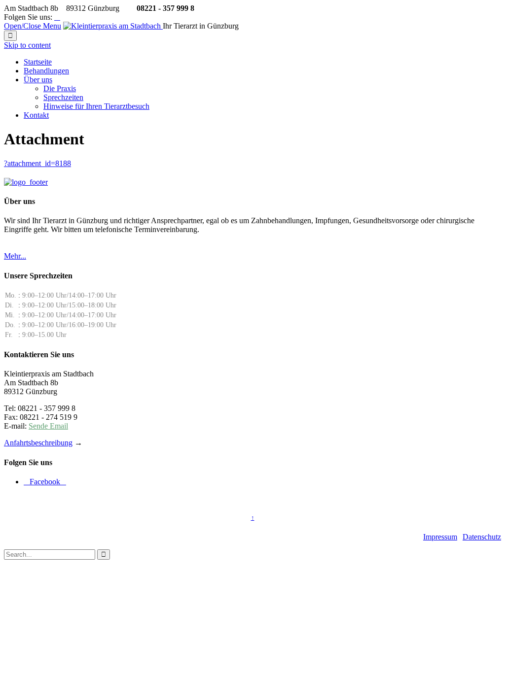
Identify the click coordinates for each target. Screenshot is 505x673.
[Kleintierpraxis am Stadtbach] (113, 26)
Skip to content (27, 45)
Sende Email (48, 426)
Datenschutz (482, 537)
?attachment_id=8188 (37, 163)
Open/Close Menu (32, 26)
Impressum (440, 537)
